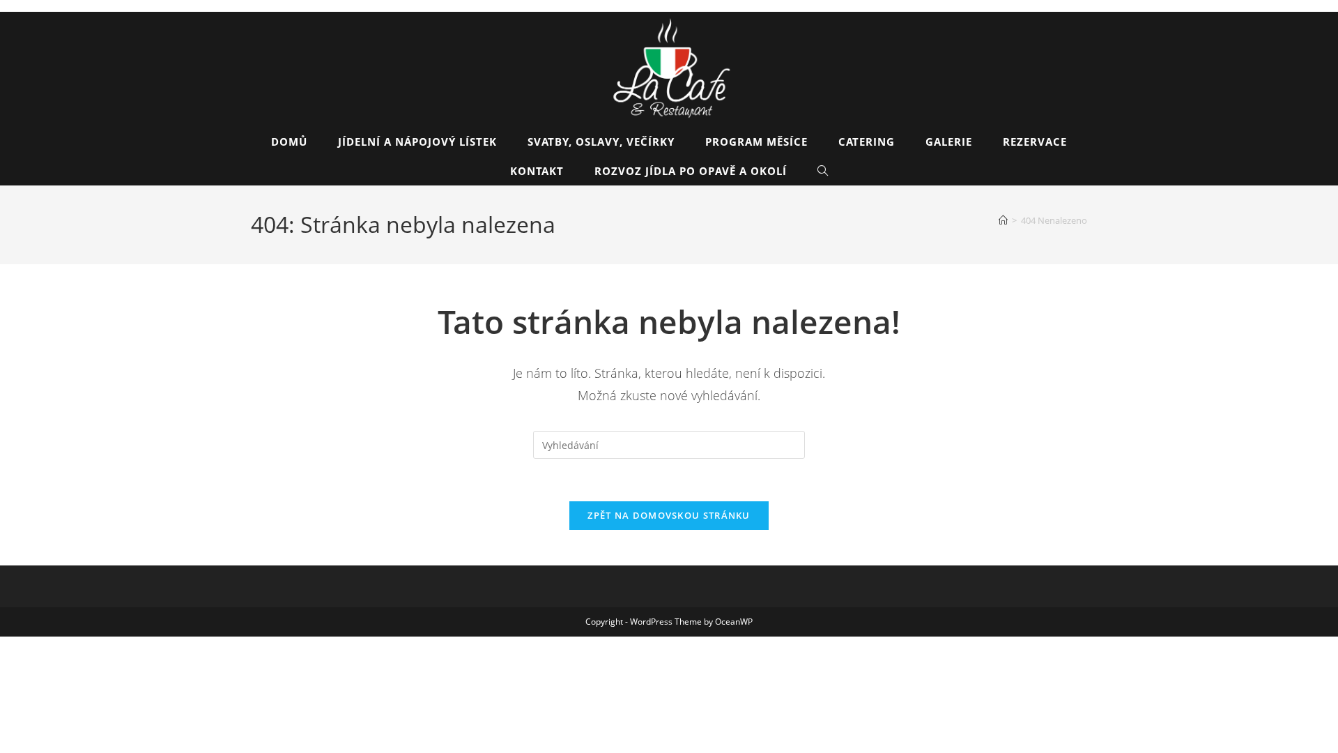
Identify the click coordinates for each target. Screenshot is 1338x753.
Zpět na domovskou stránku (669, 515)
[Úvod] (1003, 220)
